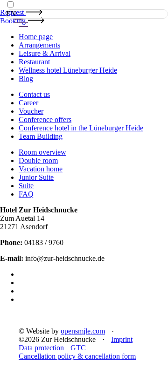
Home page (36, 37)
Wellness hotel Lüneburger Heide (68, 70)
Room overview (42, 152)
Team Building (41, 136)
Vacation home (41, 169)
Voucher (31, 111)
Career (28, 103)
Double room (38, 160)
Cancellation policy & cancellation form (77, 356)
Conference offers (45, 119)
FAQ (26, 194)
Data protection (41, 348)
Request (13, 12)
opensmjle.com (83, 331)
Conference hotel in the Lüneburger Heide (81, 128)
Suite (26, 186)
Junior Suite (36, 177)
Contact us (34, 94)
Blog (26, 78)
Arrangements (39, 45)
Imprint (122, 339)
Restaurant (34, 62)
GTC (78, 348)
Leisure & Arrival (44, 53)
